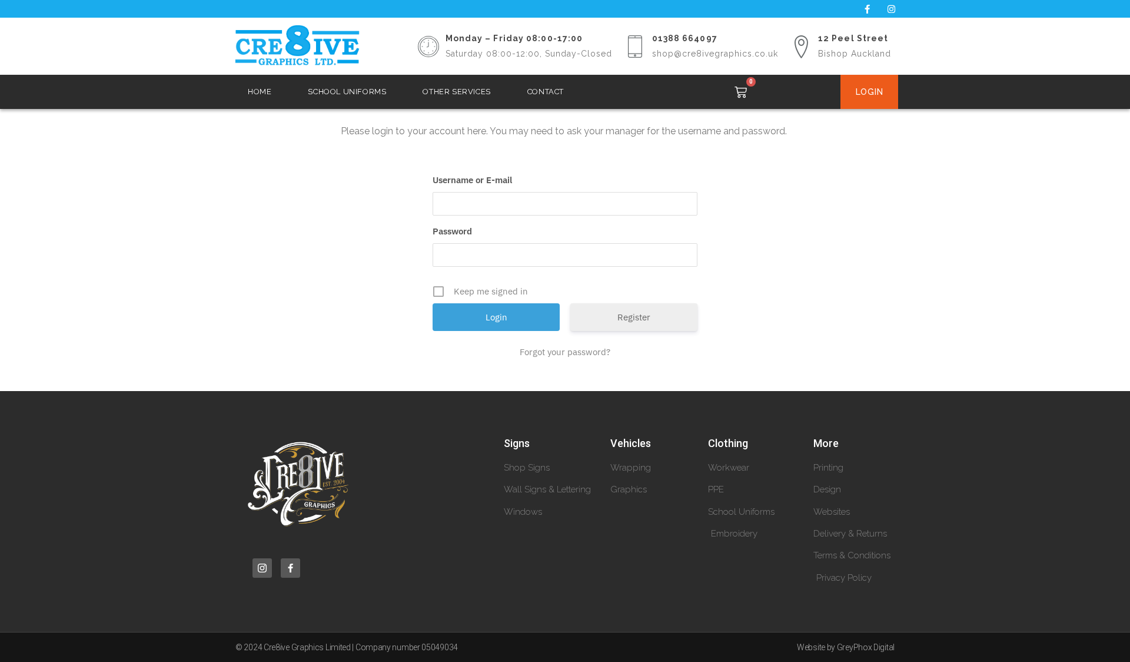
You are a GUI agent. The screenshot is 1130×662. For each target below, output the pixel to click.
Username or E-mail (472, 180)
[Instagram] (891, 9)
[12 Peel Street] (801, 46)
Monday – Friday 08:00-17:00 (514, 38)
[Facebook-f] (867, 9)
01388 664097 (684, 38)
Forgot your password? (565, 352)
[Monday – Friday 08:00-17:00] (428, 46)
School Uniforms (347, 91)
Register (633, 317)
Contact (545, 91)
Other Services (456, 91)
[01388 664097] (635, 46)
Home (259, 91)
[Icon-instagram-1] (262, 568)
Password (452, 231)
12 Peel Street (853, 38)
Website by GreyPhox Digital (846, 647)
